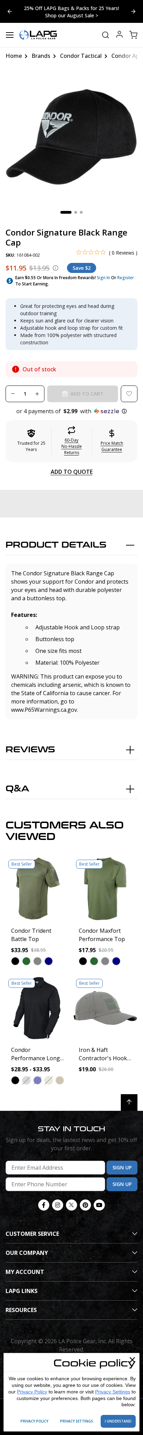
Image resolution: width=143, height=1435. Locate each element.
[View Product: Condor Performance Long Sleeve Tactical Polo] (38, 1008)
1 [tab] (66, 212)
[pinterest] (85, 1205)
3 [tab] (81, 212)
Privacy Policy (32, 1391)
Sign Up (122, 1167)
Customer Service (32, 1234)
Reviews (30, 750)
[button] (71, 411)
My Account (25, 1272)
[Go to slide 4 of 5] (133, 11)
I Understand (118, 1421)
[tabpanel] (71, 137)
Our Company (27, 1253)
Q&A (17, 789)
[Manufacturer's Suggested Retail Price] (55, 268)
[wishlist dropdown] (129, 394)
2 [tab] (75, 212)
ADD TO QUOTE (72, 472)
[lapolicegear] (38, 35)
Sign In (103, 278)
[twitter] (71, 1205)
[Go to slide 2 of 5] (10, 11)
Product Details (56, 545)
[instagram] (57, 1205)
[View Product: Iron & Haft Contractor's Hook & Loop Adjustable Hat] (105, 1008)
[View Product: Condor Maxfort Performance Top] (105, 889)
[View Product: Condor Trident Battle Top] (38, 889)
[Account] (119, 35)
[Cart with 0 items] (133, 35)
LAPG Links (21, 1291)
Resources (21, 1310)
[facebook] (43, 1205)
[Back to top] (129, 1102)
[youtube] (99, 1205)
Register (125, 278)
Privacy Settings (112, 1391)
